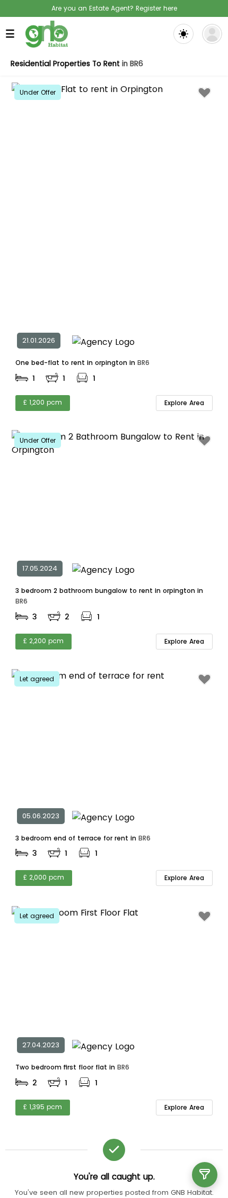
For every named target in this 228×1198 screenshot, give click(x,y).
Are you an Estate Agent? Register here (114, 8)
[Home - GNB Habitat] (46, 34)
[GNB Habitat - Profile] (212, 33)
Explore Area (184, 402)
